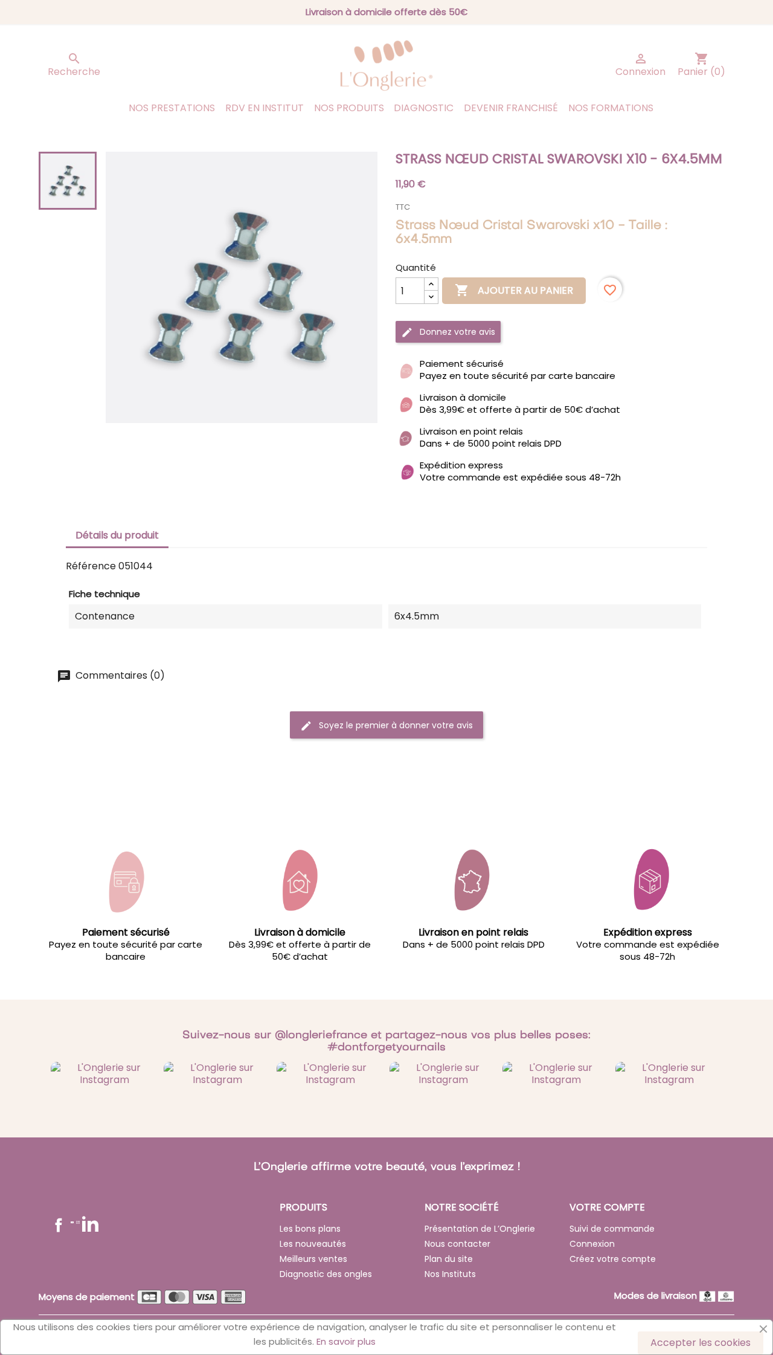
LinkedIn (90, 1223)
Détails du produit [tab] (117, 535)
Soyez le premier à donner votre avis (394, 725)
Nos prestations (172, 108)
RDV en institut (264, 108)
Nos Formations (610, 108)
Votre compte (607, 1207)
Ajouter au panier (514, 290)
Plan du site (449, 1259)
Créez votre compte (612, 1259)
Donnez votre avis (456, 332)
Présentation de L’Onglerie (480, 1229)
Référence (91, 566)
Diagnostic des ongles (326, 1274)
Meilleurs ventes (313, 1259)
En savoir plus (346, 1341)
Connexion (592, 1244)
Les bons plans (310, 1229)
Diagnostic (424, 108)
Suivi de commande (612, 1229)
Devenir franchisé (511, 108)
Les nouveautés (313, 1244)
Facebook (58, 1225)
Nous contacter (457, 1244)
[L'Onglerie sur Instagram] (104, 1073)
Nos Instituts (450, 1274)
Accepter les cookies (700, 1343)
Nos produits (349, 108)
